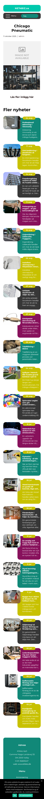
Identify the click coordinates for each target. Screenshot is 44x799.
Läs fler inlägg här (22, 97)
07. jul (29, 620)
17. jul (29, 536)
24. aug (29, 118)
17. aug (29, 146)
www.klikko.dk (24, 764)
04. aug (29, 368)
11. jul (29, 564)
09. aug (29, 258)
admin (21, 36)
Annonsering (22, 777)
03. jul (29, 676)
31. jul (29, 424)
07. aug (29, 286)
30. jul (29, 480)
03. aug (29, 396)
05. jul (29, 648)
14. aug (29, 174)
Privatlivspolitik (26, 795)
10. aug (29, 230)
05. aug (29, 342)
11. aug (29, 202)
